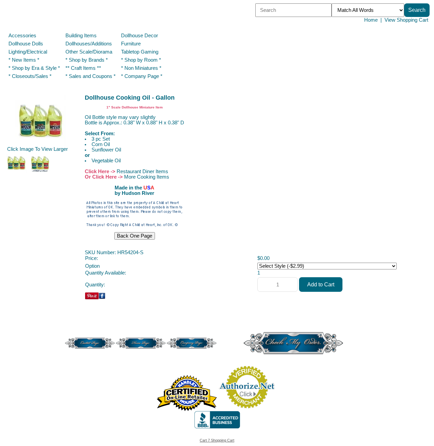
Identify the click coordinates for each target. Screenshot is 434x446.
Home (371, 20)
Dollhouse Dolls (25, 43)
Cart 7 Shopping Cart (217, 440)
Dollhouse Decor (139, 35)
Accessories (22, 35)
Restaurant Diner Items (142, 171)
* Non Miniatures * (141, 68)
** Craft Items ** (83, 68)
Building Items (81, 35)
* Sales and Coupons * (90, 76)
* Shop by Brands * (86, 60)
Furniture (131, 43)
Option (92, 266)
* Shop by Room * (141, 60)
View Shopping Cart (406, 20)
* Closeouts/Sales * (30, 76)
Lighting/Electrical (28, 52)
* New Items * (23, 60)
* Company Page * (141, 76)
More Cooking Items (146, 177)
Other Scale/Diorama (88, 52)
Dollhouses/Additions (88, 43)
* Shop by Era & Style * (34, 68)
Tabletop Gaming (139, 52)
